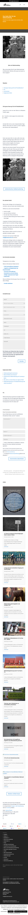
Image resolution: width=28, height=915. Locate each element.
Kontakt (5, 857)
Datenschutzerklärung (11, 451)
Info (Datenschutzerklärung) (14, 913)
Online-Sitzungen (7, 855)
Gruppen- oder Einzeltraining (17, 806)
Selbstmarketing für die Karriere (11, 373)
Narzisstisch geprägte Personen (10, 849)
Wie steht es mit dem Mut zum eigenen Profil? (14, 379)
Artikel (5, 850)
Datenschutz (6, 276)
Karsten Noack (9, 810)
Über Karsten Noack (8, 852)
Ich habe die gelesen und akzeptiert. (14, 454)
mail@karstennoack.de (8, 237)
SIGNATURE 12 (7, 841)
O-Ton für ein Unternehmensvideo (11, 758)
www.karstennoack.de (12, 900)
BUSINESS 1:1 (6, 837)
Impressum (6, 859)
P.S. (4, 89)
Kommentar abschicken (17, 458)
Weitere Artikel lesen (14, 794)
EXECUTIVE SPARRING (8, 839)
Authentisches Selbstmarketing (14, 189)
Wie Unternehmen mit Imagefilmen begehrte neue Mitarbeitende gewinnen (13, 740)
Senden (21, 361)
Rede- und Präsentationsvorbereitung (11, 847)
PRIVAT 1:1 (6, 836)
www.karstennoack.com (14, 901)
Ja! (5, 358)
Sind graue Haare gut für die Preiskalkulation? (14, 87)
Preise (5, 842)
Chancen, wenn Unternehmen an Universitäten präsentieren (11, 704)
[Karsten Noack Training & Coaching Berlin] (6, 890)
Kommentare (6, 91)
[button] (6, 824)
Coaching (8, 807)
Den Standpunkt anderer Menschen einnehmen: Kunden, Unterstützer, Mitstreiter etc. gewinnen (14, 493)
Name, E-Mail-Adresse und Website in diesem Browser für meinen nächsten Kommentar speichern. (13, 444)
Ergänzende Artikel (8, 93)
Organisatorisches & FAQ (9, 854)
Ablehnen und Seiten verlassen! (21, 911)
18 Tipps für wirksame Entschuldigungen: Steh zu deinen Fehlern (13, 534)
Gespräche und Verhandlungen (10, 845)
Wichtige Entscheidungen (9, 844)
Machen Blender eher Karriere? (10, 374)
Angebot (5, 834)
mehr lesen (14, 510)
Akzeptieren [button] (10, 911)
